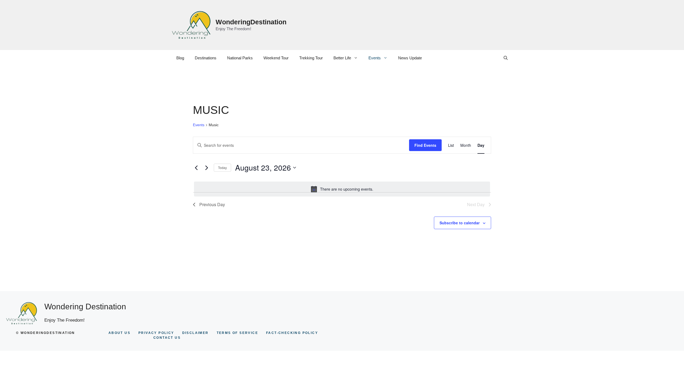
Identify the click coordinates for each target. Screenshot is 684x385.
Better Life (342, 58)
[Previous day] (196, 167)
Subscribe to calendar (460, 222)
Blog (180, 58)
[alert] (342, 189)
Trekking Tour (311, 58)
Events (374, 58)
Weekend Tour (276, 58)
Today (222, 167)
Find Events (425, 145)
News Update (410, 58)
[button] (505, 58)
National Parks (240, 58)
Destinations (205, 58)
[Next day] (206, 167)
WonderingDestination (251, 22)
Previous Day (212, 204)
